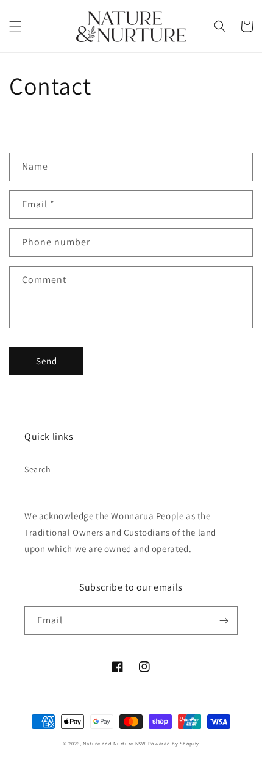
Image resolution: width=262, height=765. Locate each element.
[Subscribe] (223, 620)
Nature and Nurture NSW (114, 743)
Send (46, 361)
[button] (15, 26)
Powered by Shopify (174, 743)
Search (37, 469)
